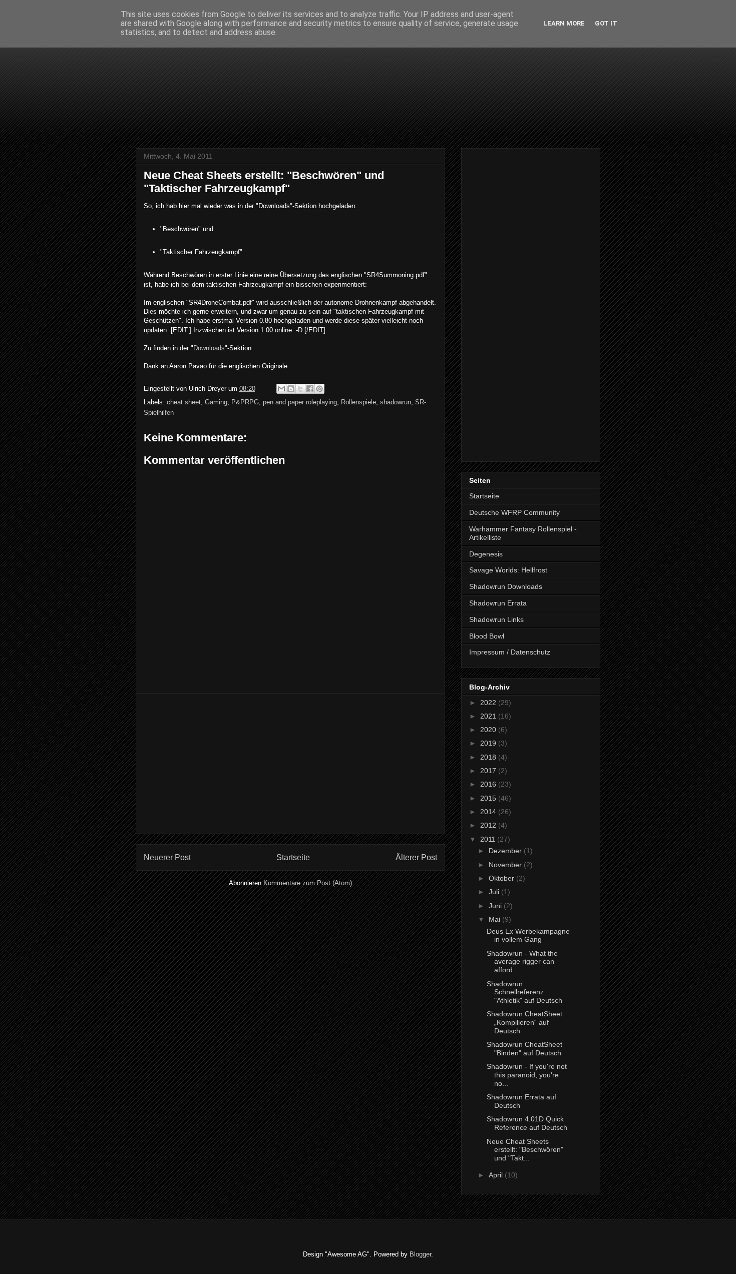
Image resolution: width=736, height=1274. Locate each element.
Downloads (209, 348)
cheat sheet (184, 402)
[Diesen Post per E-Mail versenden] (281, 389)
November (506, 865)
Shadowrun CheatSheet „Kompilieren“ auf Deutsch (524, 1022)
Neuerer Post (167, 857)
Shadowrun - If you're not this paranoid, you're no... (527, 1074)
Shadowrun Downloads (505, 586)
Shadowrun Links (496, 619)
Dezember (506, 851)
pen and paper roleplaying (300, 402)
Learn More (564, 23)
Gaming (216, 402)
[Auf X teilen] (300, 389)
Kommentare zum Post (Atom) (307, 883)
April (497, 1175)
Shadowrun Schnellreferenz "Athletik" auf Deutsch (524, 992)
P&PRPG (245, 402)
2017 (489, 771)
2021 (489, 716)
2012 (489, 825)
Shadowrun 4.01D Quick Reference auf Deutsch (527, 1123)
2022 (489, 703)
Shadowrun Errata (498, 603)
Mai (495, 919)
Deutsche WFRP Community (514, 512)
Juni (496, 906)
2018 (489, 757)
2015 (489, 798)
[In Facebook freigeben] (310, 389)
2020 (489, 730)
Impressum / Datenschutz (509, 652)
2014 (489, 812)
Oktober (502, 878)
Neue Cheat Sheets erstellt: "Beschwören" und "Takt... (525, 1149)
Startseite (293, 857)
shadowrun (395, 402)
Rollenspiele (358, 402)
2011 (488, 839)
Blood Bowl (486, 636)
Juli (495, 892)
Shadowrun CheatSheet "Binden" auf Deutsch (524, 1048)
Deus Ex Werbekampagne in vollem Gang (528, 935)
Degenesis (486, 554)
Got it (606, 23)
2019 (489, 743)
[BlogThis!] (291, 389)
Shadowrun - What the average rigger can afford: (522, 961)
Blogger (420, 1254)
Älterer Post (416, 857)
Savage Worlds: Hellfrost (508, 570)
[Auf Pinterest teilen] (319, 389)
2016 (489, 784)
